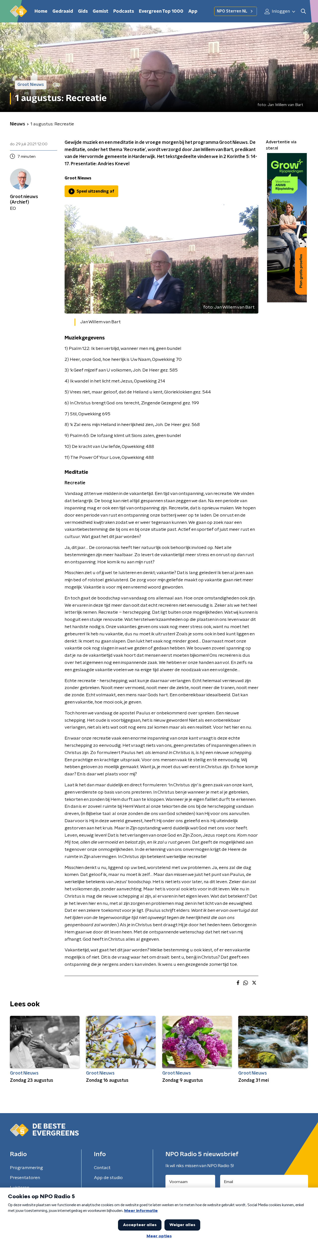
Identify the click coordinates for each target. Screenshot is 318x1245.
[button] (303, 11)
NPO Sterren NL (232, 11)
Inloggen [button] (280, 11)
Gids (83, 11)
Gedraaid (62, 11)
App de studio (108, 1178)
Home (41, 11)
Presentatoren (25, 1178)
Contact (102, 1168)
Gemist (100, 11)
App (193, 11)
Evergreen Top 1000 (161, 11)
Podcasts (123, 11)
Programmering (26, 1168)
